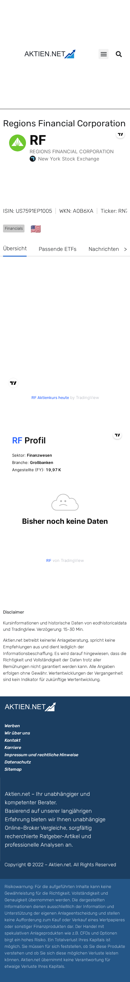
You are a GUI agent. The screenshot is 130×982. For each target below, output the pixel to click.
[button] (104, 54)
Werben (12, 725)
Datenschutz (18, 762)
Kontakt (13, 740)
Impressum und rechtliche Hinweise (41, 754)
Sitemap (13, 769)
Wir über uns (17, 733)
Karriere (13, 747)
